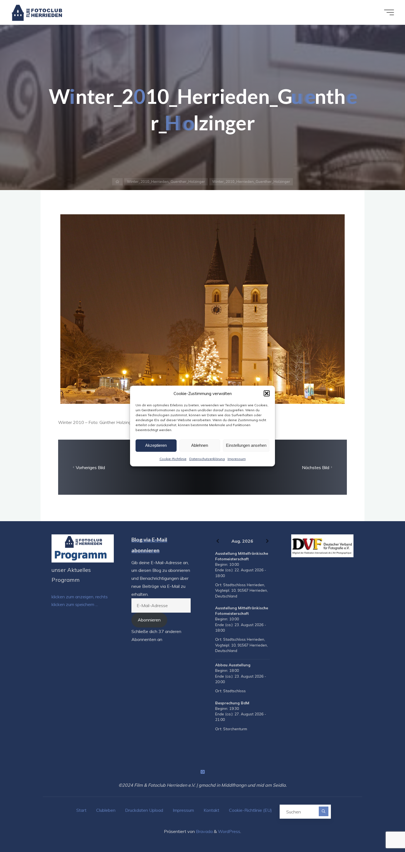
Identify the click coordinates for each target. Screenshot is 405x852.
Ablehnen (199, 445)
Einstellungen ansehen (246, 445)
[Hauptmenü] (389, 12)
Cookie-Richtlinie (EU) (250, 810)
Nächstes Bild (315, 467)
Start (81, 810)
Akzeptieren (156, 445)
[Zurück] (217, 541)
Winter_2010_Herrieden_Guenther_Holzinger (166, 181)
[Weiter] (267, 541)
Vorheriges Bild (90, 467)
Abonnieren (149, 620)
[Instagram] (202, 772)
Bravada (204, 831)
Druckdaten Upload (144, 810)
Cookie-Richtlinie (173, 459)
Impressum (237, 459)
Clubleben (105, 810)
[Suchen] (323, 811)
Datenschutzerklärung (207, 459)
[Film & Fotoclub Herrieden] (37, 12)
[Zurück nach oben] (383, 830)
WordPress (229, 831)
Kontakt (211, 810)
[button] (266, 393)
